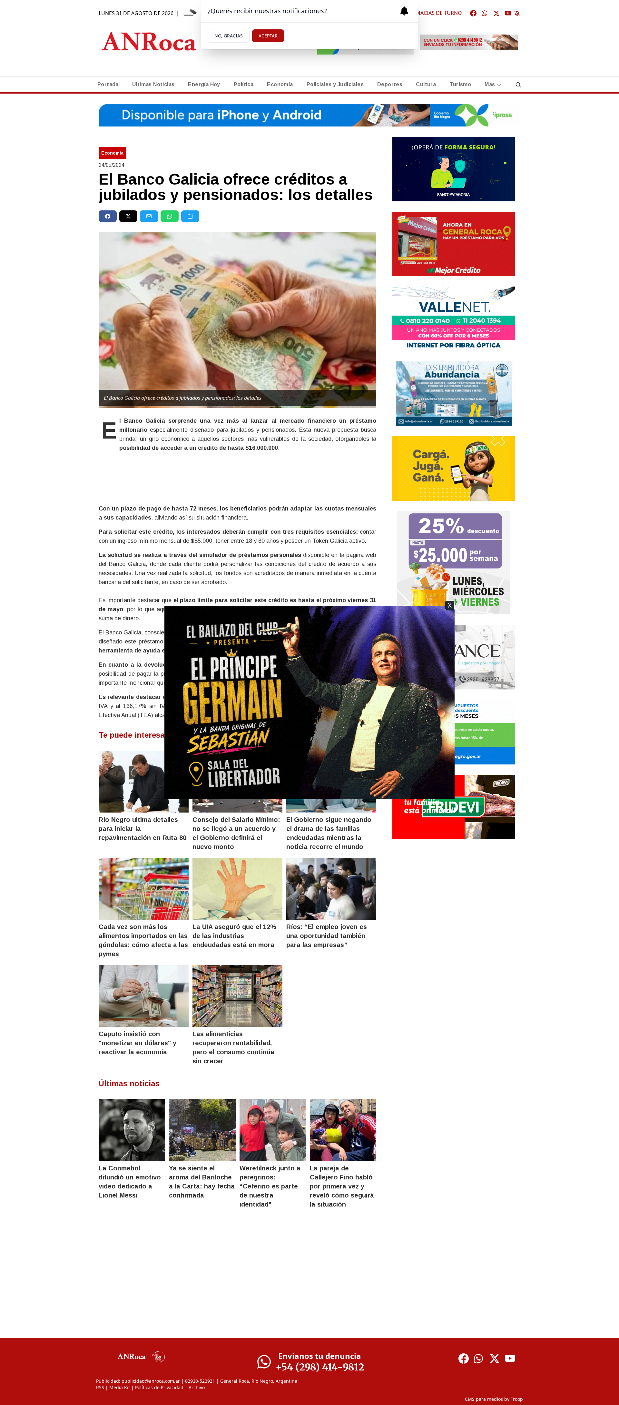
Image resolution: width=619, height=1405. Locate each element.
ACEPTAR (268, 36)
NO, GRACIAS (228, 36)
